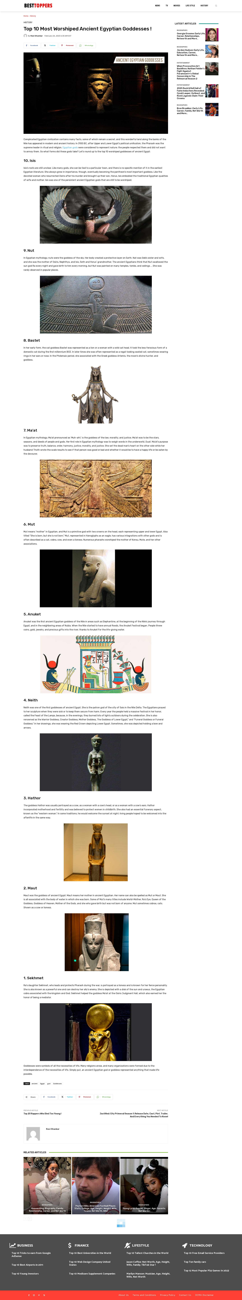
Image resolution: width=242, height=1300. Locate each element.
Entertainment (183, 63)
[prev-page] (25, 1219)
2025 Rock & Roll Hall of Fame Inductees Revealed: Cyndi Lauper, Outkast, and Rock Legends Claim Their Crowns (191, 93)
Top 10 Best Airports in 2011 (27, 1265)
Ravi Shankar (37, 36)
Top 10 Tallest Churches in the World (147, 1253)
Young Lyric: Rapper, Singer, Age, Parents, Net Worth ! (144, 1209)
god (48, 1083)
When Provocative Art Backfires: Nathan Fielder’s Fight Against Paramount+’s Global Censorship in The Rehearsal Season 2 (191, 72)
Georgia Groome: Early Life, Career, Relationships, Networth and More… (191, 36)
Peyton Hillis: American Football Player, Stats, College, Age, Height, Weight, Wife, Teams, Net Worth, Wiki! (96, 1208)
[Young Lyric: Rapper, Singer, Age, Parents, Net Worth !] (144, 1185)
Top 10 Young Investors (25, 1274)
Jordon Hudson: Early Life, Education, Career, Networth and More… (190, 52)
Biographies (47, 1205)
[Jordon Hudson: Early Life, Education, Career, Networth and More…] (211, 51)
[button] (216, 5)
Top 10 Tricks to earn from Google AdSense (31, 1254)
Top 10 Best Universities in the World (90, 1253)
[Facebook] (28, 1295)
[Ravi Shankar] (26, 36)
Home (26, 16)
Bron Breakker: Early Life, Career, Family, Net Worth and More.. (190, 111)
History (33, 16)
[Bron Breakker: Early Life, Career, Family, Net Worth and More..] (211, 109)
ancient (34, 1083)
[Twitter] (44, 1295)
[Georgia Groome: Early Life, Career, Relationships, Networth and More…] (211, 34)
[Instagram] (33, 1295)
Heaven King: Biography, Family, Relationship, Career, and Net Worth (47, 1209)
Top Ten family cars (195, 1262)
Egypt (42, 1083)
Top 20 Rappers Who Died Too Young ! (42, 1113)
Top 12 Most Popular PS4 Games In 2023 (206, 1271)
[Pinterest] (39, 1295)
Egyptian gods (70, 147)
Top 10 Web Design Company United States (89, 1263)
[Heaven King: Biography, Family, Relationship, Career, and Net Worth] (47, 1185)
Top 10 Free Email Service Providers (204, 1253)
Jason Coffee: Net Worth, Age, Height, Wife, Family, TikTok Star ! (148, 1263)
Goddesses (57, 1083)
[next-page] (30, 1219)
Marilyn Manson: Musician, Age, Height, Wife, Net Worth (148, 1275)
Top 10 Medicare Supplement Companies (92, 1274)
